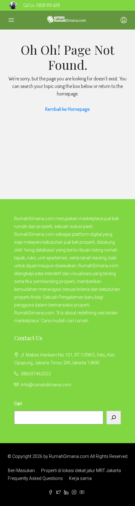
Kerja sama (80, 478)
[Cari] (113, 417)
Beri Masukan (21, 470)
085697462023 (36, 373)
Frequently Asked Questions (35, 478)
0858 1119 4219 (48, 5)
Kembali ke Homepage (67, 109)
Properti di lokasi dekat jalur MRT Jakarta (81, 470)
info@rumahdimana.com (46, 384)
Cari (18, 403)
